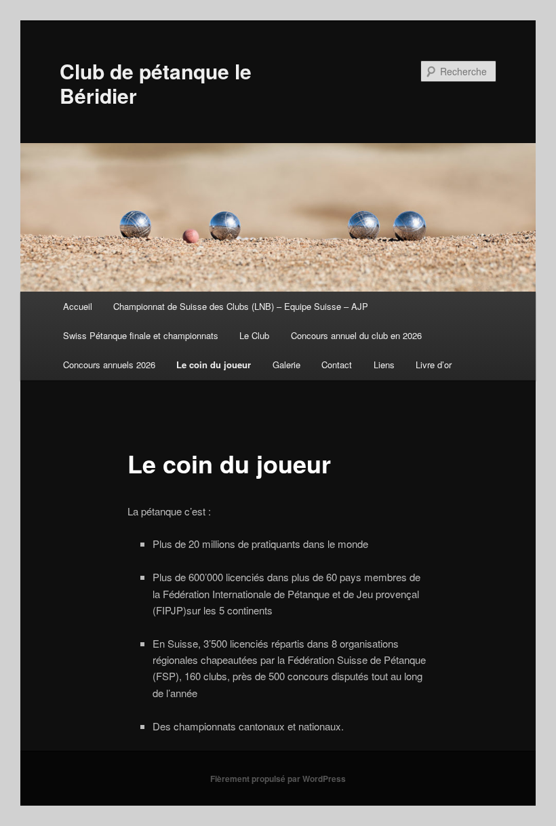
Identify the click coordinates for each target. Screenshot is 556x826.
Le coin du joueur (213, 364)
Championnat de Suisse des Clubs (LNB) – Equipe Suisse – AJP (240, 306)
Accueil (77, 306)
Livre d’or (434, 364)
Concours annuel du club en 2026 (356, 335)
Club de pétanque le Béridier (156, 83)
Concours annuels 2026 (109, 364)
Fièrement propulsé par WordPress (278, 778)
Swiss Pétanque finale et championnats (140, 335)
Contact (336, 364)
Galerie (286, 364)
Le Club (254, 335)
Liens (384, 364)
